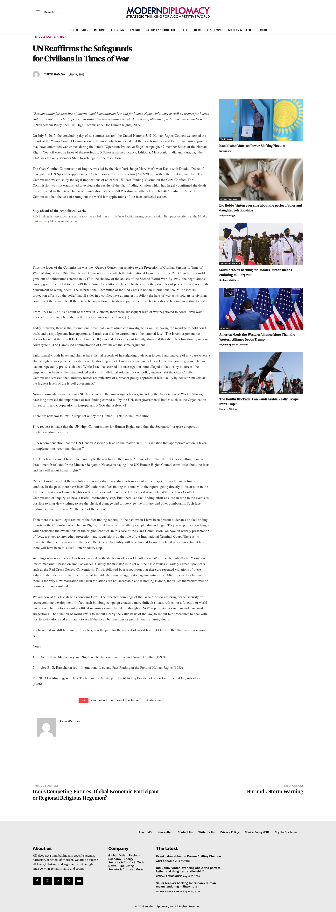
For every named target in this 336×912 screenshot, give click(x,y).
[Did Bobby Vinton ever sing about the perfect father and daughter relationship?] (261, 180)
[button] (52, 12)
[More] (90, 86)
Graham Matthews (229, 280)
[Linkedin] (63, 86)
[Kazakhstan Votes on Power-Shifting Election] (261, 120)
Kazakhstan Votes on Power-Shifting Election (252, 145)
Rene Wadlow (55, 74)
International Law (102, 700)
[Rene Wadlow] (37, 74)
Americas (224, 328)
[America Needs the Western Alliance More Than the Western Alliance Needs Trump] (261, 309)
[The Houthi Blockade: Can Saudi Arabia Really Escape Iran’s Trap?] (261, 373)
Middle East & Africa (50, 37)
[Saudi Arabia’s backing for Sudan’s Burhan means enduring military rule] (261, 244)
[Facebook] (36, 86)
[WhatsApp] (54, 86)
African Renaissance (230, 198)
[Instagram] (47, 881)
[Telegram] (81, 86)
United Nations (153, 700)
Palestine (133, 700)
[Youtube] (79, 881)
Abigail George (227, 215)
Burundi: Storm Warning (275, 791)
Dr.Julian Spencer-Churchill (233, 344)
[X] (45, 86)
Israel (120, 700)
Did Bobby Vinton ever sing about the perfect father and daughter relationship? (188, 869)
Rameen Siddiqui (228, 409)
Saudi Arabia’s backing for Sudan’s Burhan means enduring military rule (186, 884)
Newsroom (225, 150)
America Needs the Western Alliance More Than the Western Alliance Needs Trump (257, 337)
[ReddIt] (72, 86)
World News (226, 139)
